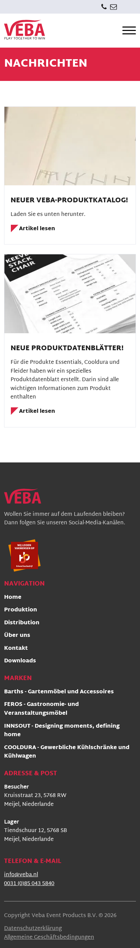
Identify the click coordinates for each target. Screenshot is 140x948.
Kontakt (16, 649)
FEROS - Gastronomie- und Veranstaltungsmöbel (41, 709)
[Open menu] (129, 31)
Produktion (20, 610)
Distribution (21, 623)
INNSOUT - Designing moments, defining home (62, 731)
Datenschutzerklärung (33, 929)
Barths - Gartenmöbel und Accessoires (59, 692)
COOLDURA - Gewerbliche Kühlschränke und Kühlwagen (66, 753)
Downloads (20, 661)
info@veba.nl (21, 875)
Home (12, 598)
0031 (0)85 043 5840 (29, 884)
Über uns (17, 636)
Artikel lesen (37, 229)
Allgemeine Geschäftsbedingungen (49, 937)
